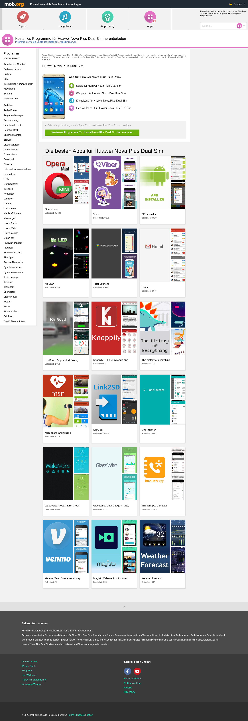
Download (9, 159)
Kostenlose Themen (32, 684)
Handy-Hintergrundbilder (34, 679)
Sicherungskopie (12, 252)
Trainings (8, 282)
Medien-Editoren (12, 213)
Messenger (9, 218)
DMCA (89, 715)
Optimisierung (11, 233)
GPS (6, 179)
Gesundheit (10, 174)
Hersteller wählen (132, 678)
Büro (6, 79)
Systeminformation (13, 272)
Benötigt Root (11, 130)
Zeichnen (8, 316)
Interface (8, 188)
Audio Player (10, 110)
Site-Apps (9, 257)
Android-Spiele (29, 661)
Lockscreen (10, 208)
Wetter (7, 301)
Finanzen (8, 164)
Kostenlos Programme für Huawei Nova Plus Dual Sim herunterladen (92, 132)
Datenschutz (10, 154)
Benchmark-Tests (13, 125)
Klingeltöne (27, 670)
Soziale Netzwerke (13, 262)
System (8, 93)
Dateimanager (11, 149)
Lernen (7, 203)
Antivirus (8, 105)
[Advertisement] (19, 385)
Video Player (10, 296)
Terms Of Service (76, 715)
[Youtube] (138, 674)
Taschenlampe (11, 277)
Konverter (9, 193)
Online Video (10, 228)
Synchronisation (12, 267)
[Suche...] (240, 26)
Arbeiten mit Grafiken (15, 64)
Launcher (8, 198)
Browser (8, 139)
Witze (7, 306)
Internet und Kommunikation (18, 83)
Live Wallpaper (29, 675)
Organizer (9, 238)
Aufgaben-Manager (13, 115)
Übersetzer (9, 291)
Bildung (7, 74)
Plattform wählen (132, 683)
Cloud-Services (12, 144)
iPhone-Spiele (29, 666)
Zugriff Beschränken (14, 321)
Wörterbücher (11, 311)
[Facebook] (128, 674)
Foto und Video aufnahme (17, 169)
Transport (9, 287)
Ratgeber (8, 247)
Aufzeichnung (11, 120)
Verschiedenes (11, 98)
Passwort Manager (13, 242)
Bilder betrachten (12, 135)
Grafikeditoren (11, 184)
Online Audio (10, 223)
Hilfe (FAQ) (129, 692)
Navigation (9, 88)
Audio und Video (12, 69)
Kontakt (127, 687)
